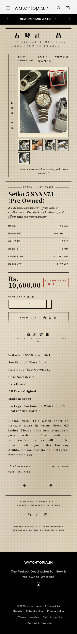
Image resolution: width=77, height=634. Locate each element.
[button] (8, 8)
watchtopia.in (35, 606)
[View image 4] (63, 145)
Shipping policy (53, 617)
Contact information (40, 623)
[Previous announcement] (7, 19)
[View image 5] (24, 158)
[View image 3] (50, 145)
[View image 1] (23, 145)
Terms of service (28, 617)
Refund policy (34, 611)
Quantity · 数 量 (21, 296)
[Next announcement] (69, 19)
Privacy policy (55, 611)
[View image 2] (37, 145)
